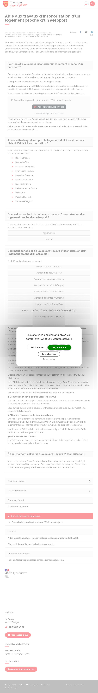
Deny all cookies (49, 354)
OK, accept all (59, 347)
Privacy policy (49, 359)
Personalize (37, 347)
